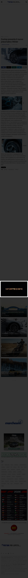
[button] (26, 282)
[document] (14, 289)
